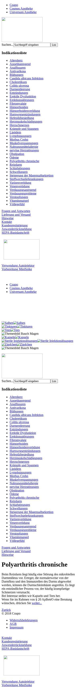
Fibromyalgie (18, 103)
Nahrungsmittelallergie (24, 146)
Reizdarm (16, 164)
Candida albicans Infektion (26, 78)
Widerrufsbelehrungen (24, 620)
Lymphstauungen (20, 136)
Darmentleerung (20, 89)
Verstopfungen (19, 197)
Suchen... (7, 44)
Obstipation (17, 154)
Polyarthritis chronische (24, 161)
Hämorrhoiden (19, 107)
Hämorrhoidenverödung (25, 110)
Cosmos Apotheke (21, 8)
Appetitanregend (20, 64)
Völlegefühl (17, 204)
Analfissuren (18, 67)
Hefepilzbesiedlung (22, 118)
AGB (13, 623)
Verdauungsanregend (23, 190)
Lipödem (15, 132)
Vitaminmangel (19, 200)
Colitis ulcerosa (19, 85)
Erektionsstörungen (22, 100)
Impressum (16, 627)
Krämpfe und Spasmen (24, 128)
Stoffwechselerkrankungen (26, 179)
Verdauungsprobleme (23, 193)
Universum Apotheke (23, 12)
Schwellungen (19, 172)
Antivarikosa (18, 71)
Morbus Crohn (19, 139)
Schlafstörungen (20, 168)
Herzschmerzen (19, 125)
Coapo (14, 5)
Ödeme (14, 157)
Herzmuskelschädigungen (26, 121)
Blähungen (16, 74)
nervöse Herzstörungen (24, 150)
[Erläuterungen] (22, 41)
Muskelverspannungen (24, 143)
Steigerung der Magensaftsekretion (31, 175)
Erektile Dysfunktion (23, 96)
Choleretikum (18, 82)
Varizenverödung (20, 182)
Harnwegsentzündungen (25, 114)
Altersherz (16, 60)
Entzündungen (19, 92)
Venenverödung (20, 186)
